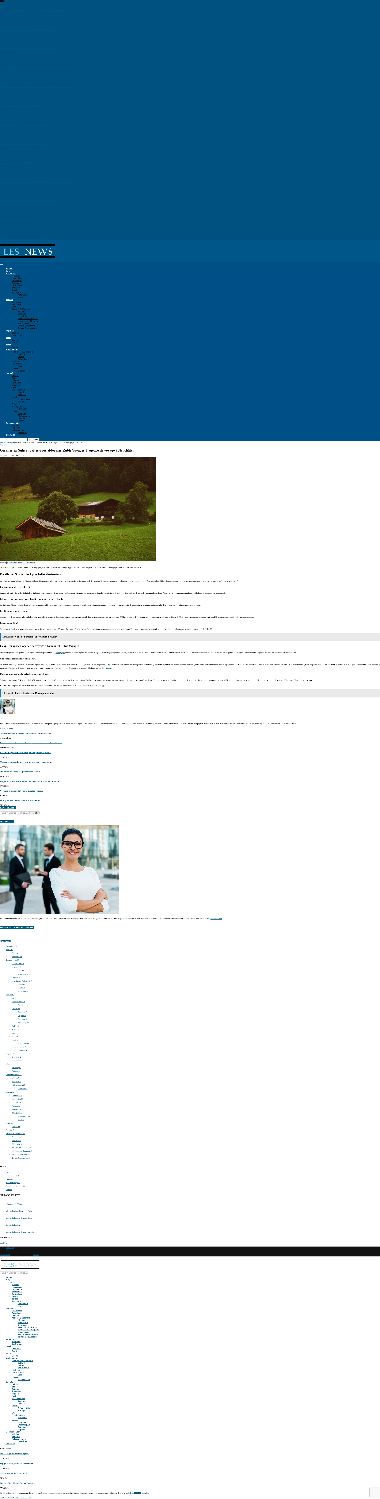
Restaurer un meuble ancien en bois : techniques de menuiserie (25, 234)
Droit (14, 387)
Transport (16, 292)
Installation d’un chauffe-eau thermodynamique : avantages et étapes (27, 162)
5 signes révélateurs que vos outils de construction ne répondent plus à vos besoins (33, 113)
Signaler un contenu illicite (17, 1186)
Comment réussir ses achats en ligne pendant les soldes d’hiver (25, 103)
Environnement (18, 390)
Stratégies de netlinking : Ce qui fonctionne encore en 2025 (24, 217)
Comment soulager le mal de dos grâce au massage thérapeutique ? (26, 8)
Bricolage (16, 304)
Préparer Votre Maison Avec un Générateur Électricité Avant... (30, 781)
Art (13, 378)
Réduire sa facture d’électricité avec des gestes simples (22, 205)
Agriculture (17, 285)
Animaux (22, 394)
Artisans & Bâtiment (21, 309)
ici (103, 685)
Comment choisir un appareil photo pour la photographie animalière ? (28, 212)
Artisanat (16, 288)
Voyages (10, 330)
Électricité (22, 316)
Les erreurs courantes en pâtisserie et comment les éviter (22, 170)
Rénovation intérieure (28, 318)
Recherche (33, 440)
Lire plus (145, 1493)
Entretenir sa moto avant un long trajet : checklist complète (24, 132)
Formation (22, 409)
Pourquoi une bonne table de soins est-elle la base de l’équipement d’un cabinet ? (32, 110)
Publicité (16, 428)
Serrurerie (23, 314)
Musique (16, 385)
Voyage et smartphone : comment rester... (17, 1463)
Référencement (19, 430)
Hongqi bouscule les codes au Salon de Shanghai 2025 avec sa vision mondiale (32, 198)
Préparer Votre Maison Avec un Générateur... (19, 1483)
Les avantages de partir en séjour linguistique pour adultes (23, 20)
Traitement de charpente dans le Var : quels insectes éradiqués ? (25, 72)
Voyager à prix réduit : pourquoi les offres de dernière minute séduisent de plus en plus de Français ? (40, 189)
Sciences (16, 380)
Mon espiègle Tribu (14, 1204)
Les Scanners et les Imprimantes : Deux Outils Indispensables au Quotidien (30, 155)
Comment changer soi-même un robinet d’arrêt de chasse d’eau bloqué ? (29, 3)
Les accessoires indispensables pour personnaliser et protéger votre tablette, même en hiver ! (37, 136)
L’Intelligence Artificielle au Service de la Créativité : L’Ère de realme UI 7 (30, 91)
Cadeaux (22, 418)
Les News (4, 1243)
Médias (15, 425)
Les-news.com (5, 1255)
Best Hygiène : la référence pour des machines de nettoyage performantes (29, 191)
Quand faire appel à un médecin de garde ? (17, 186)
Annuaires (22, 432)
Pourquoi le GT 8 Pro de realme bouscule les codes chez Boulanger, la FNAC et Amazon (35, 86)
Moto (20, 297)
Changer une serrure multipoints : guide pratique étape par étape (26, 196)
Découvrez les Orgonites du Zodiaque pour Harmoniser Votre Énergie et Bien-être (32, 167)
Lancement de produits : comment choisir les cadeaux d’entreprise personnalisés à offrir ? (35, 96)
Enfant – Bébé (24, 399)
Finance (15, 276)
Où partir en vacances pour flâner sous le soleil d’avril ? (22, 77)
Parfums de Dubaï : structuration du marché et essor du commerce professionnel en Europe (36, 82)
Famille (15, 397)
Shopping (22, 413)
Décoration (17, 302)
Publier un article (13, 1176)
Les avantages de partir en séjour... (14, 1453)
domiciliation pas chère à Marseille (20, 1232)
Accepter (137, 1493)
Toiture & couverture (27, 328)
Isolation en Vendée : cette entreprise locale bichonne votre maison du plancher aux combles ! (37, 79)
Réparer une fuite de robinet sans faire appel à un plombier (23, 153)
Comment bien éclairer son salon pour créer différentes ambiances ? (27, 56)
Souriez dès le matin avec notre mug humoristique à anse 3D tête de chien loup (31, 165)
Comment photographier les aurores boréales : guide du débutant (26, 120)
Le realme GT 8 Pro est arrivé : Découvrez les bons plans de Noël (26, 89)
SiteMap (36, 1255)
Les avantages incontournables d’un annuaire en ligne (21, 231)
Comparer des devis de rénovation (14, 222)
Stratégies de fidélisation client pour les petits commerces (23, 208)
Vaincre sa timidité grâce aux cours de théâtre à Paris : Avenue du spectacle (30, 146)
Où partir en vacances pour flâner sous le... (21, 771)
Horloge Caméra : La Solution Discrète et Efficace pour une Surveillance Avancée (32, 127)
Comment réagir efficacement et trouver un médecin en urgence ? (26, 32)
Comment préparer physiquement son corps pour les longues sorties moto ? (30, 48)
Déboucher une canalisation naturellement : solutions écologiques (26, 160)
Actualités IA (23, 359)
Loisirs (15, 411)
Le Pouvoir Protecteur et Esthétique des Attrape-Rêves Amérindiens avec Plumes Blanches (36, 181)
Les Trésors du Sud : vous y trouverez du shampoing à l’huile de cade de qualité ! (32, 75)
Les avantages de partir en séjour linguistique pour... (25, 752)
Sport (14, 342)
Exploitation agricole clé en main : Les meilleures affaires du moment (28, 115)
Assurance (17, 283)
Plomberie (23, 311)
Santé (8, 337)
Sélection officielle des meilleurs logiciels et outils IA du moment (26, 39)
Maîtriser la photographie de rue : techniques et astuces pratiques (26, 108)
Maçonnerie (23, 323)
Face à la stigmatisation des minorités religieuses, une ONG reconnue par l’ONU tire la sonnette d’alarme (42, 15)
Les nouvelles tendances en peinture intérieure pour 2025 (23, 236)
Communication (13, 423)
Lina (7, 456)
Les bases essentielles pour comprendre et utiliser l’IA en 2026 (25, 37)
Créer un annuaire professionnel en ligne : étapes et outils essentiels (27, 179)
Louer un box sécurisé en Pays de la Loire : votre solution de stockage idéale (30, 174)
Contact (9, 1189)
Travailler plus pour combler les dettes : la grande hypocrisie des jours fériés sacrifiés (34, 139)
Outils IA (21, 354)
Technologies (12, 349)
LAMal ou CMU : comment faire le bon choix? (19, 219)
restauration (109, 668)
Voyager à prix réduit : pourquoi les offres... (21, 791)
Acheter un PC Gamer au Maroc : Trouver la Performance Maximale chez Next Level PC (35, 98)
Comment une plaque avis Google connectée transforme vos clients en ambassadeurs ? (34, 65)
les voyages (60, 652)
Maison (9, 299)
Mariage (22, 402)
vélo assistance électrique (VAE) (19, 1211)
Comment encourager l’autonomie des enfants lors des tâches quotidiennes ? (30, 6)
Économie (16, 383)
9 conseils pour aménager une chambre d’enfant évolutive (23, 22)
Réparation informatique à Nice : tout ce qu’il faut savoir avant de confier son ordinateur (35, 67)
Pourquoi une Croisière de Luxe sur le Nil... (21, 800)
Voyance (22, 421)
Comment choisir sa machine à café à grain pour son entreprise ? (25, 215)
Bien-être (16, 340)
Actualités (11, 946)
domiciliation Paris (13, 1225)
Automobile (23, 295)
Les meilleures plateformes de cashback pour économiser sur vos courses (29, 101)
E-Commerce (24, 371)
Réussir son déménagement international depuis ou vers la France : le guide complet (33, 18)
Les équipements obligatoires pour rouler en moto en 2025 (23, 151)
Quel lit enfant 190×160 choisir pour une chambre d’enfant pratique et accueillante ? (34, 34)
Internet (15, 368)
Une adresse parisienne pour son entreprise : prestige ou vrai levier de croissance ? (32, 10)
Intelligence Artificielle (22, 352)
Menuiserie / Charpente (28, 321)
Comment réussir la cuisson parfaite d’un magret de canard (23, 177)
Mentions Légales (13, 1183)
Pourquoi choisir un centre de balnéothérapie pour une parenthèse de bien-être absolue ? (35, 46)
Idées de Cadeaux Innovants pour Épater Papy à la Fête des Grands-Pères (29, 172)
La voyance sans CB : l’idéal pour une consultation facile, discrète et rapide (30, 193)
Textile (15, 290)
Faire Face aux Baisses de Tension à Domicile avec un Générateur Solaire (29, 200)
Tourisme (16, 333)
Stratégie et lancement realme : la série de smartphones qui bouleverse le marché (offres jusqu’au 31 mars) (42, 53)
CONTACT (10, 435)
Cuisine (15, 307)
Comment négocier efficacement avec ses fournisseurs (21, 227)
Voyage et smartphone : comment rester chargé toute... (27, 762)
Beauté (15, 347)
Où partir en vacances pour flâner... (15, 1473)
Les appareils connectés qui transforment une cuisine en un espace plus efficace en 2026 (35, 94)
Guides (21, 356)
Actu (8, 271)
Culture (15, 375)
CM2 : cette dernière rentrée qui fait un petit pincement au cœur (25, 25)
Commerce (17, 280)
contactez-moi (216, 918)
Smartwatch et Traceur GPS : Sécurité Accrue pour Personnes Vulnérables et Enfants (33, 148)
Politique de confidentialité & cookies (15, 1498)
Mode (8, 345)
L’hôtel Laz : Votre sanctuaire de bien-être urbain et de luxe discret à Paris (29, 84)
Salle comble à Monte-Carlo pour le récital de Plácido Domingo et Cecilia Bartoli (32, 60)
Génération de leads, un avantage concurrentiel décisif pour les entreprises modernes (34, 203)
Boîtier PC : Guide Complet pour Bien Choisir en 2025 (22, 210)
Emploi (15, 404)
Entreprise (11, 273)
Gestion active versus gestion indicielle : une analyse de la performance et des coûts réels (35, 63)
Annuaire (9, 1179)
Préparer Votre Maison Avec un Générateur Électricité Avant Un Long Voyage (30, 129)
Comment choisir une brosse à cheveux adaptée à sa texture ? (24, 13)
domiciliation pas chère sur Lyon (19, 1218)
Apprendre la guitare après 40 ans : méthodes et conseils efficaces (26, 124)
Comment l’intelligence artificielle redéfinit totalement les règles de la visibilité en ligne (35, 41)
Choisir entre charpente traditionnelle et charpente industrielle (25, 229)
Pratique (10, 1130)
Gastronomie (18, 335)
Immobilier (17, 278)
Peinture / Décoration (28, 326)
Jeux (20, 366)
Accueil (9, 269)
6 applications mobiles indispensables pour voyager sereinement (26, 51)
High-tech (16, 361)
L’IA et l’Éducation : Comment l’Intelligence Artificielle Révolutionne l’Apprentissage (35, 44)
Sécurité (22, 392)
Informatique (18, 364)
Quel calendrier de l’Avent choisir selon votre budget (21, 158)
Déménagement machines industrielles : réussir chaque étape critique (27, 29)
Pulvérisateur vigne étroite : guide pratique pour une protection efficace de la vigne (33, 27)
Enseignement (18, 406)
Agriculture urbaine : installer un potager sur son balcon (22, 238)
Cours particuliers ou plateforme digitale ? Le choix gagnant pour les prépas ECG (32, 122)
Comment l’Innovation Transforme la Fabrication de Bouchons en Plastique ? (31, 117)
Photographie (24, 416)
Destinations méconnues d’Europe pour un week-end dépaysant (25, 143)
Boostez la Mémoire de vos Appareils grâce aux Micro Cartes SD (26, 141)
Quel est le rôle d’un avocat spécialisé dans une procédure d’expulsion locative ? (32, 224)
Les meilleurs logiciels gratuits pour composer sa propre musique (26, 134)
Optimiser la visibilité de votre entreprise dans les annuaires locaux (27, 184)
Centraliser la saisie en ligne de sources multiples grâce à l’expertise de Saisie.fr (32, 70)
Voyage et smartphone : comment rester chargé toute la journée (25, 58)
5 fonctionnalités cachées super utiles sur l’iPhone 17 (21, 105)
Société (9, 373)
